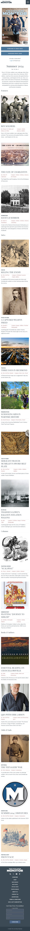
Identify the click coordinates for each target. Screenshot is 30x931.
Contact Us (15, 894)
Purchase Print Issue (15, 53)
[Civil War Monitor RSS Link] (10, 874)
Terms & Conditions (15, 899)
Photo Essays (15, 889)
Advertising (15, 897)
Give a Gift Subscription (15, 902)
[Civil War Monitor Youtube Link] (16, 874)
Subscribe (15, 877)
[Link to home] (6, 2)
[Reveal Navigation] (28, 2)
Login (11, 60)
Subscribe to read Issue (15, 48)
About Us (15, 891)
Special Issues (15, 886)
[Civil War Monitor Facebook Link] (20, 874)
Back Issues (15, 884)
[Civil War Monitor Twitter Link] (13, 874)
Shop (15, 879)
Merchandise (15, 882)
